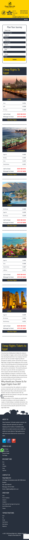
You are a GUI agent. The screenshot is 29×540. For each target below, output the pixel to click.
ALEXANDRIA (11, 151)
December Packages (5, 453)
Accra (3, 462)
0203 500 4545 (24, 11)
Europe (3, 520)
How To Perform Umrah (6, 506)
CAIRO (9, 99)
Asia (3, 518)
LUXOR (9, 311)
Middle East (4, 526)
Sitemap (3, 508)
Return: (6, 45)
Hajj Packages (4, 455)
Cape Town (4, 470)
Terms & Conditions (5, 497)
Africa (3, 515)
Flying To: (7, 35)
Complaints (4, 502)
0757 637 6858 (24, 13)
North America (5, 524)
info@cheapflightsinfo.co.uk (20, 17)
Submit (15, 59)
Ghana (3, 468)
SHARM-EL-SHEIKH (12, 256)
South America (5, 522)
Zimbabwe (4, 466)
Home (3, 495)
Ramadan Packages (5, 451)
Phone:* (6, 54)
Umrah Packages (5, 449)
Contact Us (4, 500)
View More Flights (12, 120)
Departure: (7, 40)
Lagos (3, 464)
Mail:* (6, 49)
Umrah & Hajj (6, 446)
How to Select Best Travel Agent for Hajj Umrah (11, 504)
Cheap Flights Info (17, 535)
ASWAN (9, 205)
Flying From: (7, 30)
